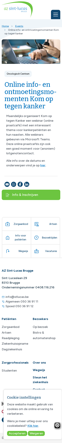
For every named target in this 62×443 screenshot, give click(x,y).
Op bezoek (40, 327)
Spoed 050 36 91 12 (19, 306)
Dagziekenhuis (12, 349)
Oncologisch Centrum (18, 73)
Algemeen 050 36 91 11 (22, 301)
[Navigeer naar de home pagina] (17, 9)
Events (19, 26)
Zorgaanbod (10, 327)
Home (5, 26)
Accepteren (17, 433)
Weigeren (36, 433)
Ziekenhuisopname (15, 343)
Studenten (9, 370)
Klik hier (32, 426)
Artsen (6, 332)
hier (42, 165)
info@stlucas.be (17, 297)
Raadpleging (10, 338)
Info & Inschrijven (25, 195)
